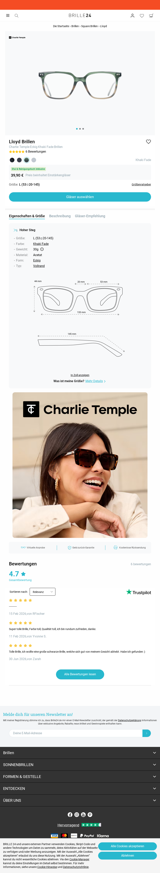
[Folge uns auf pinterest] (90, 814)
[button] (148, 141)
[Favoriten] (142, 15)
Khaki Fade (45, 147)
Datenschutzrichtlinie (76, 867)
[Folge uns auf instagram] (76, 814)
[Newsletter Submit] (146, 733)
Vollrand (39, 266)
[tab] (80, 753)
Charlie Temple (19, 147)
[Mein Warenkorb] (151, 15)
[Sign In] (132, 15)
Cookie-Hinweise (47, 867)
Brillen (58, 147)
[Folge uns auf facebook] (70, 814)
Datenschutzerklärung (129, 720)
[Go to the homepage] (80, 15)
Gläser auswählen (80, 197)
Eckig (33, 147)
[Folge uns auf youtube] (83, 814)
